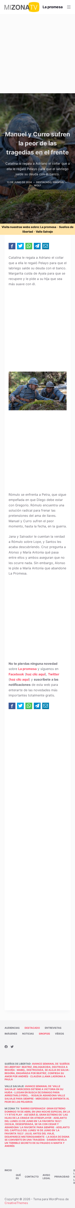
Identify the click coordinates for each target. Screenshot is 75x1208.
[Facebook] (6, 1046)
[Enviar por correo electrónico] (45, 246)
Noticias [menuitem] (28, 1033)
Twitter (53, 674)
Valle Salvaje (44, 231)
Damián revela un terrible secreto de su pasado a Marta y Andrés (36, 1142)
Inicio (8, 1170)
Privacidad (61, 1176)
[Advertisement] (37, 53)
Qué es (18, 1177)
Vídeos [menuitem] (59, 1033)
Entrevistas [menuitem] (53, 1027)
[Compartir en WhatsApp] (28, 246)
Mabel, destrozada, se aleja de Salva (43, 1069)
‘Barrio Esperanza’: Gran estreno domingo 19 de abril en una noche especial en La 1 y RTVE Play (37, 1111)
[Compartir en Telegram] (37, 246)
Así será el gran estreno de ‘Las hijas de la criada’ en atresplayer (36, 1116)
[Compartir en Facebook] (12, 246)
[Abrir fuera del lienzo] (69, 7)
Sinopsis (58, 182)
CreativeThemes (16, 1203)
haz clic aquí (35, 674)
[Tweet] (20, 246)
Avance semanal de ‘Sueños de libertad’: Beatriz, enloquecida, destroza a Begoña (37, 1066)
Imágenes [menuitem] (11, 1033)
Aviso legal (46, 1177)
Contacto (32, 1176)
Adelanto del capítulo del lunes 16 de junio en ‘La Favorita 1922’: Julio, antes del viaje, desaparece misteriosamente (37, 1132)
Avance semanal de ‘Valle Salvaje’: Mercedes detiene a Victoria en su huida (34, 1089)
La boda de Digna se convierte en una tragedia (37, 1138)
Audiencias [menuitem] (12, 1027)
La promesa (53, 7)
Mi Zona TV (12, 1108)
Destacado (43, 182)
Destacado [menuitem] (32, 1027)
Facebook (16, 674)
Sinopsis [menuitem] (44, 1033)
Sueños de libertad (18, 1063)
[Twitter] (12, 1046)
